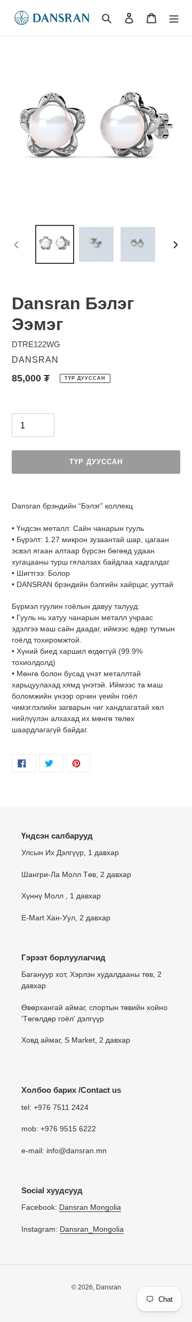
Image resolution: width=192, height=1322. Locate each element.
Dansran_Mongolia (92, 1229)
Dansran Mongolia (90, 1207)
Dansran (108, 1287)
